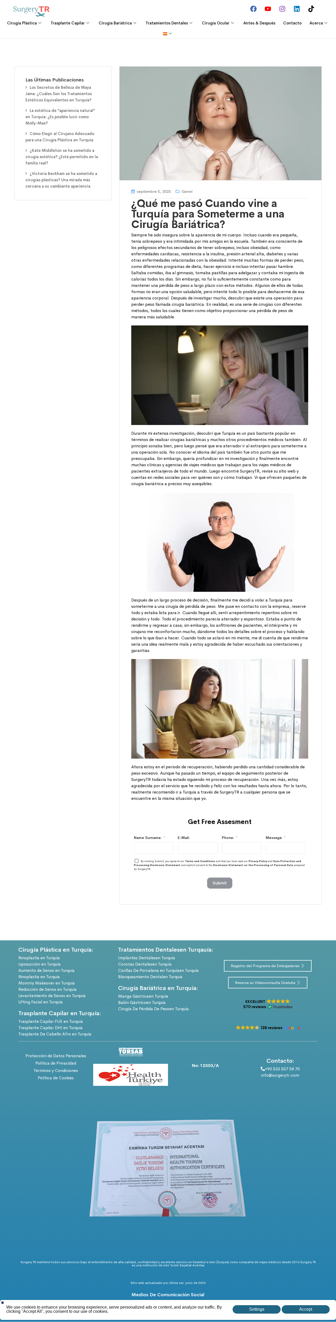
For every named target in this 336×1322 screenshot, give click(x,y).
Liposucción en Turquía (39, 964)
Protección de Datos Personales (55, 1056)
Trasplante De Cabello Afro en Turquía (54, 1034)
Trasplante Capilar (68, 22)
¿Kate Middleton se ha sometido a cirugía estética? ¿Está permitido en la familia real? (61, 156)
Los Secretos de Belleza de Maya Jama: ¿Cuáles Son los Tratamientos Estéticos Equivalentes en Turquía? (58, 93)
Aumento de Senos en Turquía (46, 970)
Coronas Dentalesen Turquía (145, 964)
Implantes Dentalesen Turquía (146, 958)
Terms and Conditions (200, 861)
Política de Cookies (56, 1078)
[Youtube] (267, 8)
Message (274, 837)
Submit (220, 883)
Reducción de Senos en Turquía (47, 989)
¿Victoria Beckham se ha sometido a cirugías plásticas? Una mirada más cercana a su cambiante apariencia (61, 180)
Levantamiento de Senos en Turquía (52, 995)
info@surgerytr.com (280, 1075)
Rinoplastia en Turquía (39, 958)
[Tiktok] (311, 8)
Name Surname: (148, 837)
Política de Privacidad (55, 1063)
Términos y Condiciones (56, 1070)
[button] (268, 1004)
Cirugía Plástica (22, 22)
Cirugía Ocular (215, 22)
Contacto (292, 22)
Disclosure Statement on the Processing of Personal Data (253, 865)
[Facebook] (253, 8)
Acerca (316, 22)
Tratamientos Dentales (167, 22)
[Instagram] (282, 8)
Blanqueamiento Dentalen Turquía (150, 976)
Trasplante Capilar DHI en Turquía (50, 1027)
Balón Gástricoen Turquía (142, 1002)
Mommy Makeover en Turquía (46, 983)
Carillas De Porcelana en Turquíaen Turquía (158, 970)
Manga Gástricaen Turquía (143, 996)
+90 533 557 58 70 (282, 1069)
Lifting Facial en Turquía (40, 1002)
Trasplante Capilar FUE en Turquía (50, 1021)
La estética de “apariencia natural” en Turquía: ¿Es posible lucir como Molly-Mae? (60, 117)
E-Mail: (184, 837)
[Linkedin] (296, 8)
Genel (187, 191)
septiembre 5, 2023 (154, 191)
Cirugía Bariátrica (115, 22)
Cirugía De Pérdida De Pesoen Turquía (153, 1009)
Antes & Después (259, 22)
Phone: (228, 837)
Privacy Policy (258, 861)
